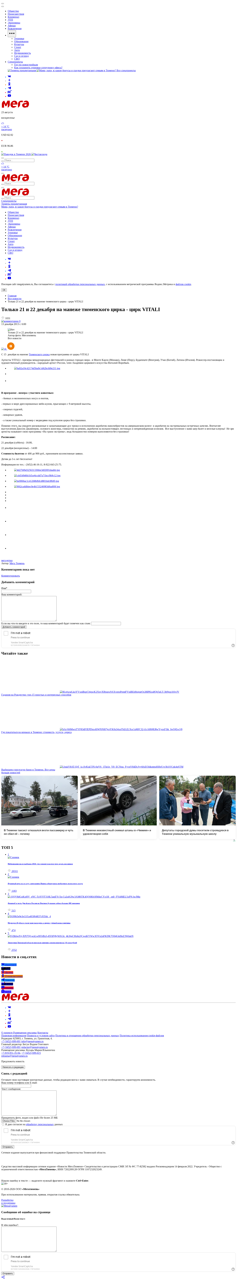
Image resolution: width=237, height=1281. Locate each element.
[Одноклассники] (9, 84)
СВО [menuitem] (17, 58)
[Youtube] (9, 96)
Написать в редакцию (13, 1067)
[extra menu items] (12, 33)
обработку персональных (40, 1124)
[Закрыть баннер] (2, 3)
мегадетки (7, 560)
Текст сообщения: (11, 1089)
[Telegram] (9, 88)
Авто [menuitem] (17, 50)
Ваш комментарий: (11, 594)
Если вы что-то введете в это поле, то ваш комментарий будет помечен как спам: (45, 623)
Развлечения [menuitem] (14, 28)
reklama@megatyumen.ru (14, 1056)
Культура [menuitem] (19, 44)
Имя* (4, 588)
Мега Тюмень (17, 563)
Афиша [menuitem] (12, 25)
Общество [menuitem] (13, 11)
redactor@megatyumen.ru (34, 1047)
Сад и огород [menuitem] (21, 56)
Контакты (42, 1032)
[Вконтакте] (9, 77)
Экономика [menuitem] (14, 22)
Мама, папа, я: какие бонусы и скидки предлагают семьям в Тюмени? (39, 206)
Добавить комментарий (14, 627)
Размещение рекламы (25, 1032)
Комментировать (10, 575)
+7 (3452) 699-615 (31, 1053)
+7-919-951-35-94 (10, 1053)
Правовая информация (13, 1035)
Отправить (8, 1147)
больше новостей (10, 772)
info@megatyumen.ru (32, 1041)
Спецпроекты (8, 201)
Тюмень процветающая (14, 203)
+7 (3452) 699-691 (11, 1041)
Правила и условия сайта (41, 1035)
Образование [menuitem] (21, 41)
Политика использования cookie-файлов (142, 1035)
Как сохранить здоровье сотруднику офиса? (38, 67)
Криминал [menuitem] (13, 16)
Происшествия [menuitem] (16, 14)
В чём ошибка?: (10, 1225)
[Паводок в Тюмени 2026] (16, 154)
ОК (4, 290)
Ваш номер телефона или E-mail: (19, 1082)
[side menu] (2, 6)
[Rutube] (9, 92)
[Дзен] (9, 80)
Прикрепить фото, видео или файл (29, 1117)
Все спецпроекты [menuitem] (126, 70)
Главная (12, 295)
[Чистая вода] (39, 154)
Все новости (14, 298)
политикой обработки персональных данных (80, 284)
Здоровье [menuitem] (19, 38)
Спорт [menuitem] (17, 47)
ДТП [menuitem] (10, 19)
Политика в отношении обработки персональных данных (87, 1035)
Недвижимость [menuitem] (22, 53)
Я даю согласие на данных (34, 1124)
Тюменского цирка (39, 354)
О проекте (7, 1032)
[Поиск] (2, 158)
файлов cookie (183, 284)
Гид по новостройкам (26, 64)
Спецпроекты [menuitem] (15, 61)
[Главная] (38, 106)
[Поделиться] (3, 1278)
